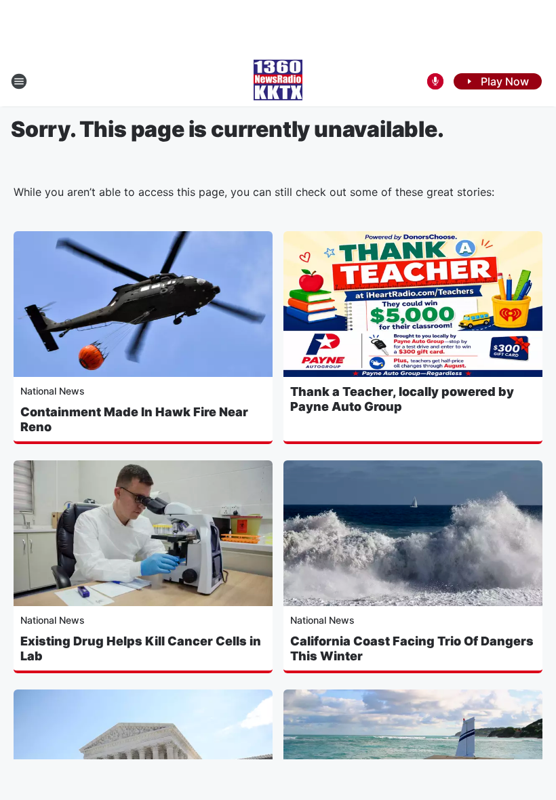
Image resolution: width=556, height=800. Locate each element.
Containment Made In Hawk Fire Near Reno (134, 419)
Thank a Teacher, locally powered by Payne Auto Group (402, 399)
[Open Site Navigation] (19, 81)
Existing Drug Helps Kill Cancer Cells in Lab (140, 648)
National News (52, 391)
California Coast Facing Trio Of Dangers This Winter (412, 648)
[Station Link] (278, 81)
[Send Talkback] (435, 81)
